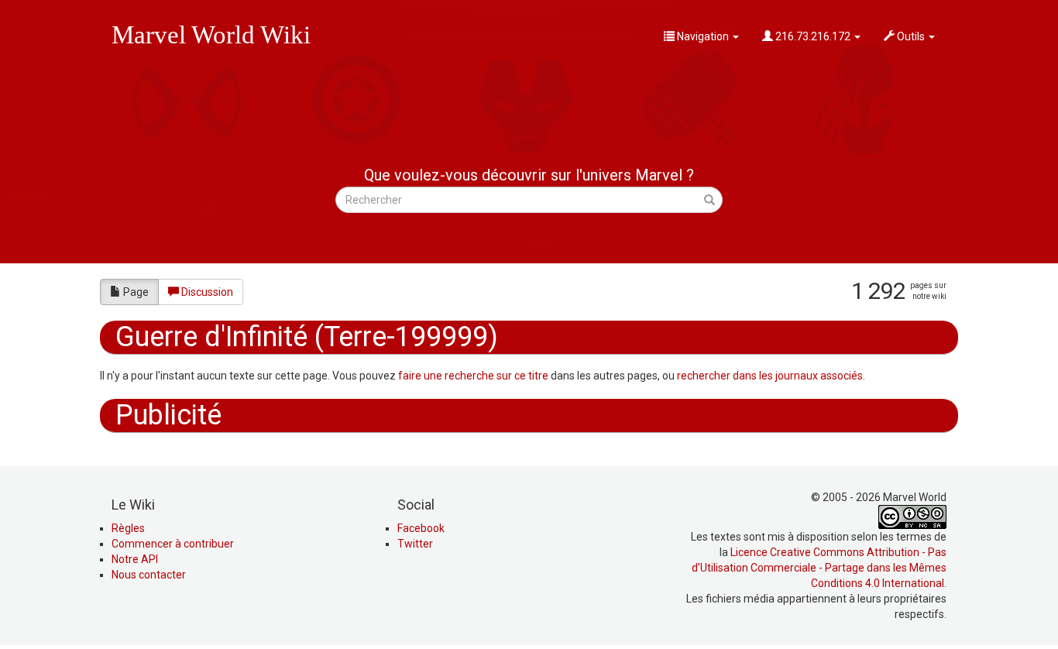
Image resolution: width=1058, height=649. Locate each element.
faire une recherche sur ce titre (473, 375)
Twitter (415, 543)
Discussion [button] (207, 292)
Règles (128, 528)
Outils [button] (911, 36)
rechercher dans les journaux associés (770, 375)
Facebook (421, 528)
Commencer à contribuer (173, 543)
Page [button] (136, 292)
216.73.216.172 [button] (813, 36)
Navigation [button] (703, 36)
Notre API (135, 559)
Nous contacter (149, 574)
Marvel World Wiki (211, 35)
